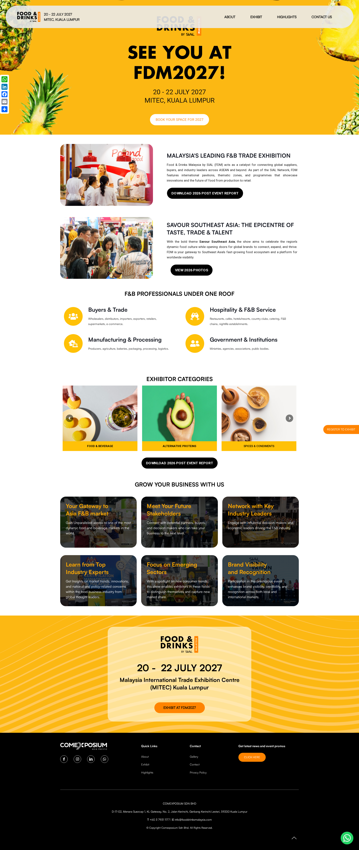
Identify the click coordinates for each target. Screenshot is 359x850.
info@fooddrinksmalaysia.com (193, 819)
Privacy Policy (198, 772)
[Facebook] (4, 94)
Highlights (147, 772)
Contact (195, 764)
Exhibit (145, 764)
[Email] (4, 101)
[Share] (4, 109)
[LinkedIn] (4, 86)
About (145, 756)
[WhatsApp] (4, 79)
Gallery (194, 756)
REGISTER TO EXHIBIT (341, 429)
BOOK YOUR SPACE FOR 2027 (179, 119)
